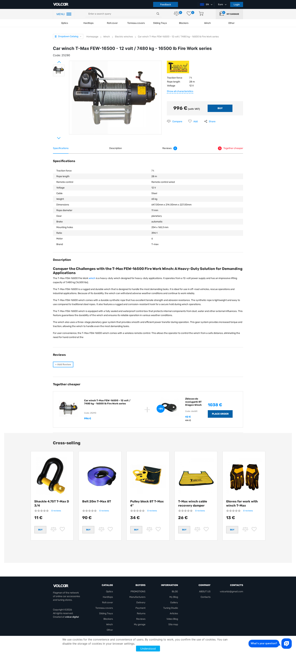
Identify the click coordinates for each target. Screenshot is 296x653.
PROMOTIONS (138, 591)
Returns (141, 613)
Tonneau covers (136, 23)
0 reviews (56, 510)
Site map (173, 624)
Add (195, 121)
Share (212, 121)
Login (237, 4)
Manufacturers (137, 597)
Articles (174, 613)
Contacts (206, 597)
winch (92, 278)
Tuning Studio (170, 608)
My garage (233, 14)
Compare (177, 121)
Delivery (140, 602)
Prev (54, 60)
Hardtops (88, 23)
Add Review (63, 364)
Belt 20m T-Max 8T (96, 501)
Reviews (140, 619)
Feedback (165, 4)
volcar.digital (72, 616)
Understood (148, 648)
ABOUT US (205, 591)
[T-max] (178, 68)
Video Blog (172, 619)
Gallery (174, 602)
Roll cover (112, 23)
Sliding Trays (160, 23)
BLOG (175, 591)
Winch (109, 624)
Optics (64, 23)
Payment (140, 608)
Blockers (108, 619)
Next (54, 136)
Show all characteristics (180, 91)
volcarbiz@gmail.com (231, 591)
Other (110, 629)
